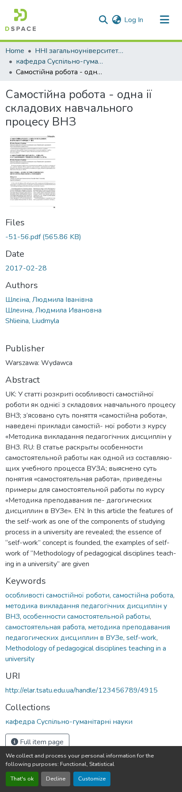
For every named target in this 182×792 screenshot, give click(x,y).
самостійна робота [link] (143, 595)
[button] (20, 20)
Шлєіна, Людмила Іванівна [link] (49, 300)
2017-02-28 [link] (26, 268)
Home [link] (14, 51)
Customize (92, 779)
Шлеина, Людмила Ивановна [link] (53, 310)
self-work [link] (141, 638)
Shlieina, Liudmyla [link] (32, 321)
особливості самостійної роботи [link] (57, 595)
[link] (91, 237)
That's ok (22, 779)
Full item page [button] (41, 742)
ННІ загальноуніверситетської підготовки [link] (79, 51)
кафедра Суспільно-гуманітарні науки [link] (60, 61)
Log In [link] (133, 20)
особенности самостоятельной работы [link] (86, 616)
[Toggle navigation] (164, 19)
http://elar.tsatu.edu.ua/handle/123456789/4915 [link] (81, 690)
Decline (55, 779)
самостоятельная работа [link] (45, 627)
